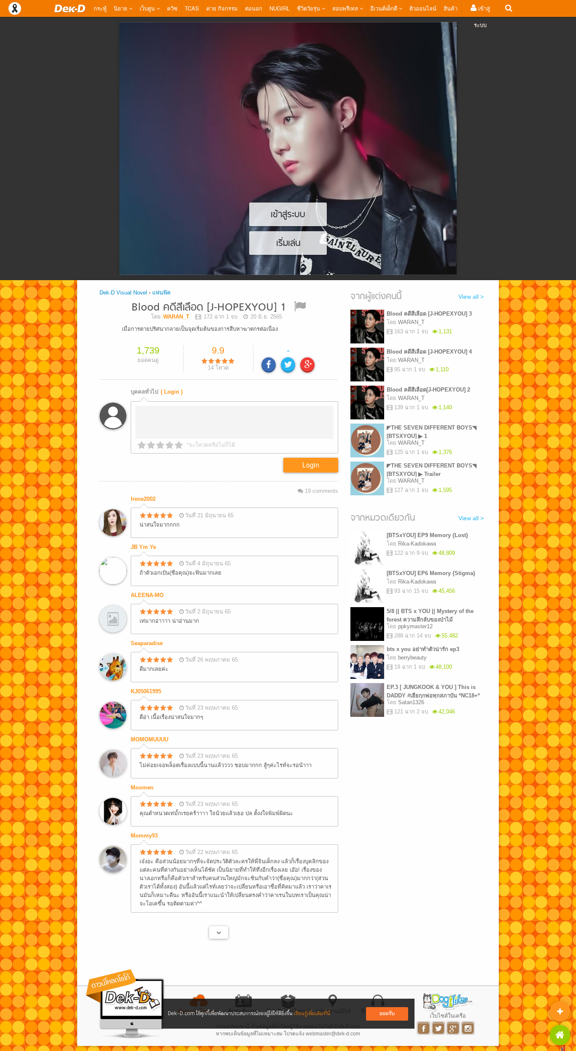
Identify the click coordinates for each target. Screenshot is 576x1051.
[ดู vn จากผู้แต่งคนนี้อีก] (218, 932)
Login (310, 465)
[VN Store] (560, 1035)
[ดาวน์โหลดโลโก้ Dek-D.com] (126, 1004)
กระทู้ (100, 8)
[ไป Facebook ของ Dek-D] (424, 1028)
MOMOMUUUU (149, 739)
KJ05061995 (146, 691)
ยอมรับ (387, 1014)
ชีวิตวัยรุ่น (309, 8)
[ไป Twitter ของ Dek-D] (438, 1028)
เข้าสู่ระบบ (482, 16)
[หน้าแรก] (70, 8)
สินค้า (451, 8)
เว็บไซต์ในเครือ (448, 1016)
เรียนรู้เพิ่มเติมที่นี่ (312, 1014)
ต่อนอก (253, 8)
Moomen (142, 787)
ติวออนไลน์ (422, 8)
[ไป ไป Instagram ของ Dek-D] (468, 1028)
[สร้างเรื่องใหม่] (560, 1011)
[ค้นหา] (508, 8)
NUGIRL (279, 8)
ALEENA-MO (147, 595)
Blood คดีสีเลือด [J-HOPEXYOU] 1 (209, 308)
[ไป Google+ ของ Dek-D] (453, 1028)
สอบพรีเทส (346, 8)
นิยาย (121, 8)
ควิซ (172, 8)
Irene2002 (143, 499)
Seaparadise (147, 643)
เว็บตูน (148, 8)
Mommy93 (144, 835)
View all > (471, 296)
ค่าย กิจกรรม (222, 8)
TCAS (192, 8)
